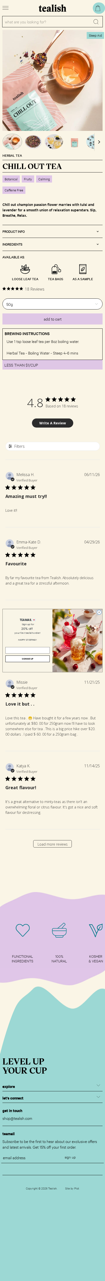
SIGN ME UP (27, 658)
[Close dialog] (99, 612)
